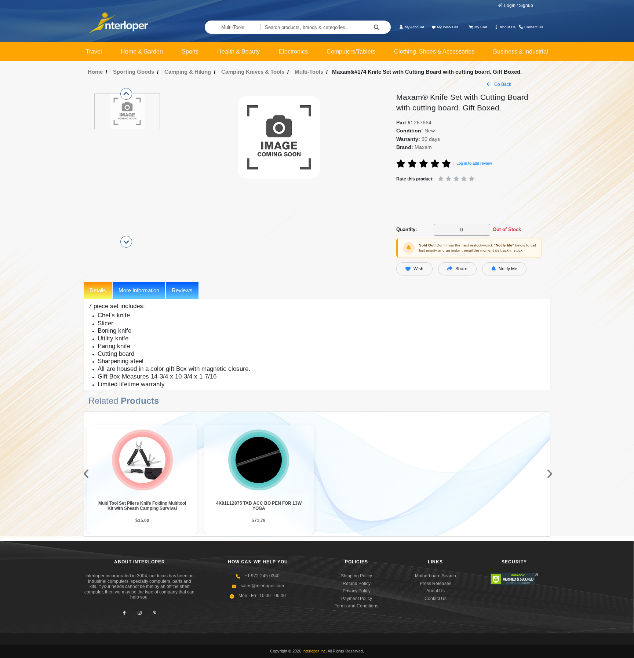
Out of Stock (507, 229)
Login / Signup (518, 5)
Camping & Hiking (187, 72)
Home (95, 72)
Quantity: (406, 229)
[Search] (377, 27)
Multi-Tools (232, 27)
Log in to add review (474, 163)
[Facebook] (124, 612)
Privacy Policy (357, 590)
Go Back (502, 84)
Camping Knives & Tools (252, 72)
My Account (414, 27)
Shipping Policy (356, 575)
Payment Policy (356, 598)
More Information (139, 290)
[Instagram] (139, 612)
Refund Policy (357, 583)
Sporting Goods (133, 72)
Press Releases (435, 583)
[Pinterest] (154, 612)
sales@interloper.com (262, 585)
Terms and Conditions (356, 605)
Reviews (182, 290)
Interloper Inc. (314, 651)
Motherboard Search (435, 575)
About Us (507, 27)
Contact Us (533, 27)
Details (98, 290)
